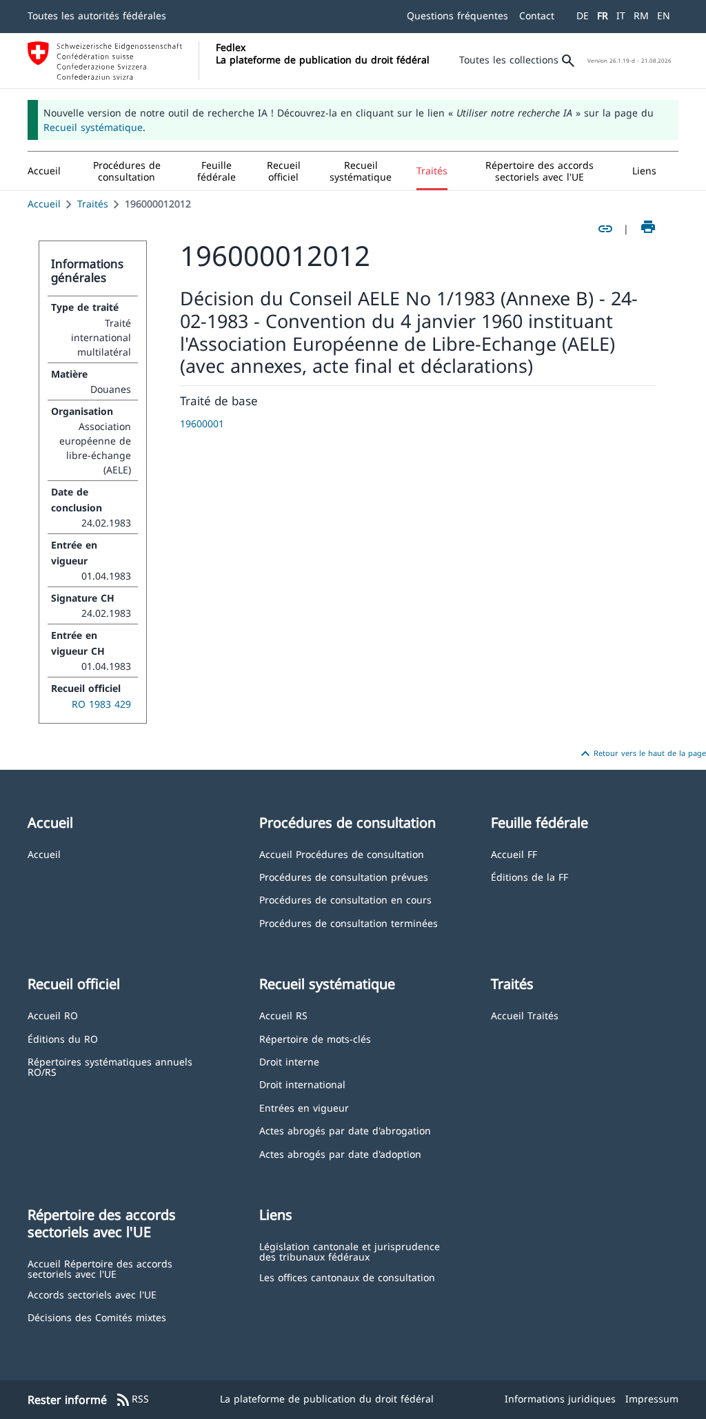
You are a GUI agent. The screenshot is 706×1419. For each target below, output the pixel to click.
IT (620, 15)
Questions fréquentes (457, 15)
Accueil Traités (524, 1015)
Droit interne (289, 1061)
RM (641, 15)
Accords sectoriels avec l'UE (92, 1294)
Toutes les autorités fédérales (97, 15)
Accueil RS (283, 1015)
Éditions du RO (63, 1038)
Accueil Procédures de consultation (341, 853)
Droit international (302, 1084)
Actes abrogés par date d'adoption (340, 1153)
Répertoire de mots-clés (315, 1038)
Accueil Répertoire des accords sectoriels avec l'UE (100, 1268)
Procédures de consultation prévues (343, 876)
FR (602, 15)
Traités (92, 203)
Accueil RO (53, 1015)
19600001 (202, 423)
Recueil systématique (93, 127)
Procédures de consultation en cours (345, 899)
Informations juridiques (560, 1398)
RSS (132, 1399)
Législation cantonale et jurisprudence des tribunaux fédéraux (349, 1251)
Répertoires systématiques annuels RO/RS (110, 1066)
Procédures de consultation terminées (348, 922)
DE (582, 15)
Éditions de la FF (529, 876)
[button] (127, 171)
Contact (536, 15)
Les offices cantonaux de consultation (347, 1277)
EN (663, 15)
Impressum (651, 1398)
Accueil (44, 203)
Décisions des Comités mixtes (97, 1317)
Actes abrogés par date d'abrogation (345, 1130)
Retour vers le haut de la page (641, 754)
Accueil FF (514, 853)
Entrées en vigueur (304, 1107)
